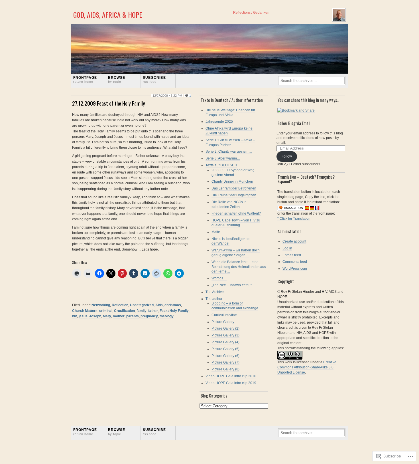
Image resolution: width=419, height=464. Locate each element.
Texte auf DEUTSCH (221, 165)
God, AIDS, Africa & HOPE (107, 14)
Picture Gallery (222, 322)
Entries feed (291, 255)
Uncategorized (142, 305)
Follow (287, 156)
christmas (172, 305)
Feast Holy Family (174, 311)
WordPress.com (294, 269)
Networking (100, 305)
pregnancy (149, 316)
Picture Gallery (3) (225, 335)
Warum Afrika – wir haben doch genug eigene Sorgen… (235, 252)
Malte (215, 232)
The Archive (215, 292)
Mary (107, 316)
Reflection (120, 305)
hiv (74, 316)
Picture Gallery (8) (225, 369)
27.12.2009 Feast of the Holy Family (108, 103)
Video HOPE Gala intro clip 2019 (231, 383)
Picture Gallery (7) (225, 362)
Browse (116, 79)
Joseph (95, 316)
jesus (83, 316)
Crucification (124, 311)
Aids (159, 305)
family (142, 311)
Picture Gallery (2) (225, 328)
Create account (294, 241)
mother (119, 316)
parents (132, 316)
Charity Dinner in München (232, 181)
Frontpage (85, 79)
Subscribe (154, 79)
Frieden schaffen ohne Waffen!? (236, 213)
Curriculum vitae (224, 315)
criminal (105, 311)
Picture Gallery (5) (225, 349)
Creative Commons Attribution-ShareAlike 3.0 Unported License (306, 367)
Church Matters (84, 311)
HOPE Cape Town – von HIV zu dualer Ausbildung (235, 222)
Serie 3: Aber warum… (223, 158)
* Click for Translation (293, 219)
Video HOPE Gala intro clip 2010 (231, 376)
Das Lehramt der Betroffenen (233, 188)
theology (167, 316)
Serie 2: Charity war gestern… (229, 152)
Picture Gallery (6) (225, 356)
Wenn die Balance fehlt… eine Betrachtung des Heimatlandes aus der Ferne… (238, 267)
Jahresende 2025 (219, 122)
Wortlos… (219, 278)
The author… (216, 299)
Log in (287, 248)
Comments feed (294, 262)
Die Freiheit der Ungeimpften (233, 195)
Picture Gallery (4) (225, 342)
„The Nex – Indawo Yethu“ (231, 285)
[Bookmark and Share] (296, 110)
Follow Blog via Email (294, 123)
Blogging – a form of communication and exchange (234, 305)
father (153, 311)
